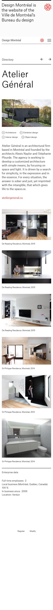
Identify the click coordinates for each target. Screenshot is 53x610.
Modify (33, 531)
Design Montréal (11, 40)
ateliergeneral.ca (12, 198)
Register (21, 531)
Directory (7, 59)
